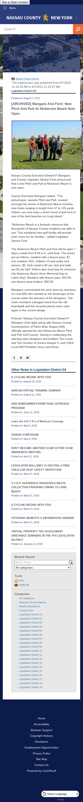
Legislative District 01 (30, 614)
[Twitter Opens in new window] (21, 358)
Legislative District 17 (30, 679)
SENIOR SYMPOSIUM (24, 434)
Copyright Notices (41, 735)
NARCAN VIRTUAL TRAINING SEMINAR (35, 390)
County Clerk (26, 610)
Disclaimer (41, 741)
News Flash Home (27, 78)
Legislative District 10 (30, 651)
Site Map (41, 759)
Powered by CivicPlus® (41, 770)
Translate (71, 799)
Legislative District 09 (30, 647)
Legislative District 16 (30, 675)
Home (41, 718)
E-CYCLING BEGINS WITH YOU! (31, 377)
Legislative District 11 (30, 655)
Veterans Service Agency (32, 602)
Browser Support (41, 730)
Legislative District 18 (30, 683)
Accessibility (41, 724)
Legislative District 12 (30, 659)
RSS (21, 581)
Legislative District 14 (30, 667)
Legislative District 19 (30, 687)
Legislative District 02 (30, 618)
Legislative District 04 (30, 627)
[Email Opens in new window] (28, 358)
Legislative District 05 (30, 631)
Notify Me (24, 585)
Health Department (29, 606)
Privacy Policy (41, 753)
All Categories (26, 598)
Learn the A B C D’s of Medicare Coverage (37, 421)
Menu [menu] (12, 8)
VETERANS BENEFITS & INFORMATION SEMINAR (42, 518)
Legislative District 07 (30, 639)
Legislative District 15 (30, 671)
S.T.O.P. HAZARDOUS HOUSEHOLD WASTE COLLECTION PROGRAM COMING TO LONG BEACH (39, 487)
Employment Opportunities (41, 747)
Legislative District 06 (30, 635)
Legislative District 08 (30, 643)
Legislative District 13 (30, 663)
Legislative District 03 (30, 622)
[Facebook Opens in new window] (14, 358)
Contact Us (41, 765)
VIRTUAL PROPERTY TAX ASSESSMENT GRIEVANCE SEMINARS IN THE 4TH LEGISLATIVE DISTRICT (43, 535)
